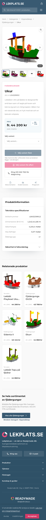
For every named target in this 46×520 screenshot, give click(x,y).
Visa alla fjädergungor (14, 415)
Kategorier (13, 19)
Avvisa (6, 516)
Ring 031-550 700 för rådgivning (20, 173)
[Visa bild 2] (14, 73)
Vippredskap (26, 19)
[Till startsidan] (13, 4)
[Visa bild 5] (40, 73)
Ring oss (13, 454)
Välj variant (9, 136)
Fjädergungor (8, 22)
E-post (35, 454)
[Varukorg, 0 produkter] (41, 3)
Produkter (6, 463)
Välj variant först (25, 153)
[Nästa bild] (40, 47)
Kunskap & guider (9, 481)
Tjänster (5, 469)
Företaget (6, 475)
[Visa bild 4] (31, 73)
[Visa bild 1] (5, 73)
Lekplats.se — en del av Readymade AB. (19, 441)
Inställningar (17, 516)
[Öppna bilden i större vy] (23, 47)
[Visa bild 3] (23, 73)
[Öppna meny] (41, 10)
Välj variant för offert (24, 165)
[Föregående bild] (6, 47)
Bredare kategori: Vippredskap (17, 420)
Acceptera (32, 516)
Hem (4, 19)
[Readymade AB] (23, 499)
